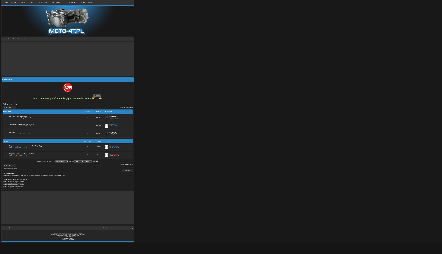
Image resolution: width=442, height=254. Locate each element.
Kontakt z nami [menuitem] (87, 2)
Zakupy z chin (22, 39)
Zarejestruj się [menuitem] (70, 2)
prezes (15, 118)
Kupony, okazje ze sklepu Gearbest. (22, 154)
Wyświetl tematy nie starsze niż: (46, 161)
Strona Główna (7, 39)
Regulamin (13, 132)
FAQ (32, 2)
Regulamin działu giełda (18, 116)
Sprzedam (33, 118)
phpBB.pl (76, 235)
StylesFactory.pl (68, 233)
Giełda (15, 39)
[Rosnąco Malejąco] (88, 161)
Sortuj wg (71, 161)
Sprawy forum (34, 126)
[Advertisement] (68, 59)
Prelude (15, 155)
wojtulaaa (115, 146)
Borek (114, 124)
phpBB (64, 234)
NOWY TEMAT (8, 107)
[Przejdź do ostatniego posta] (117, 116)
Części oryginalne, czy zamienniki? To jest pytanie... (28, 146)
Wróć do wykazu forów (10, 168)
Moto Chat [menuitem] (43, 2)
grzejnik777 (115, 154)
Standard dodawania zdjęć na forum (22, 124)
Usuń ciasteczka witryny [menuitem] (126, 228)
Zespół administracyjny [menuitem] (109, 228)
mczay (15, 147)
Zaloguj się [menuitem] (55, 2)
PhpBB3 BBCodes (72, 237)
